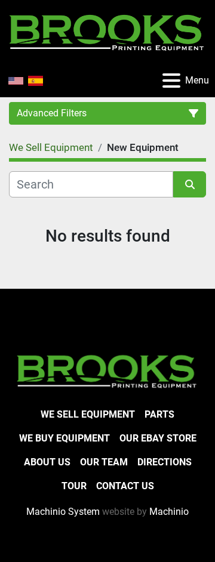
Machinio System (63, 511)
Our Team (104, 462)
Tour (74, 486)
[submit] (189, 184)
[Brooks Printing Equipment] (107, 370)
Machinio (169, 511)
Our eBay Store (157, 438)
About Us (47, 462)
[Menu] (171, 80)
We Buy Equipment (64, 438)
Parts (159, 414)
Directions (164, 462)
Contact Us (125, 486)
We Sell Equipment (88, 414)
